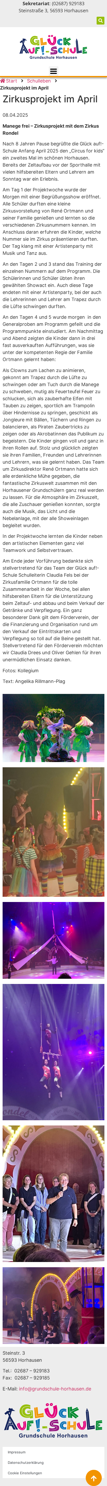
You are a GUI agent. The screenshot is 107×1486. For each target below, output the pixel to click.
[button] (100, 21)
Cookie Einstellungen (25, 1473)
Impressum (16, 1452)
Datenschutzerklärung (26, 1462)
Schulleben (39, 81)
